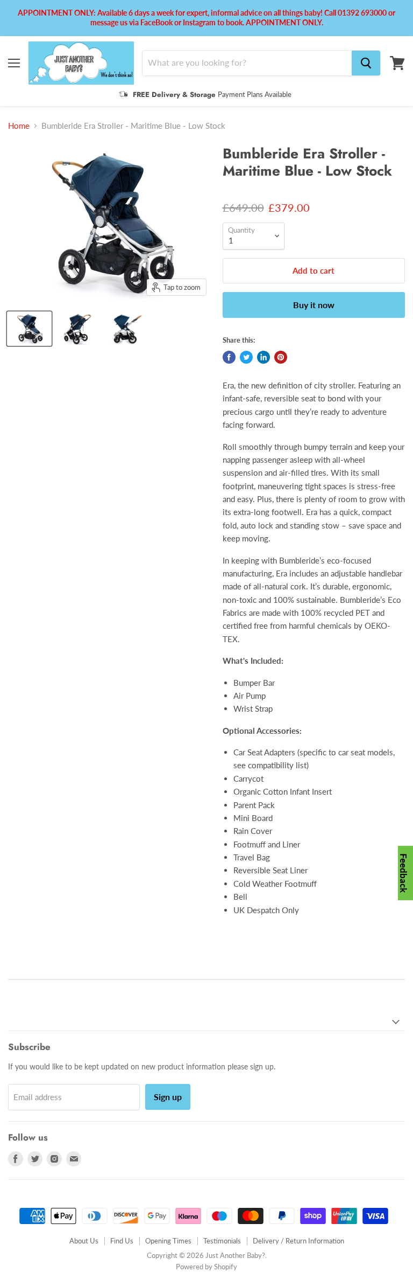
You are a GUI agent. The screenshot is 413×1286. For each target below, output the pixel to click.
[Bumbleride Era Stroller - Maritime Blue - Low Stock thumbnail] (29, 328)
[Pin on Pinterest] (280, 357)
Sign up (168, 1097)
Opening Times (168, 1240)
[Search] (366, 63)
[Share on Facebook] (229, 357)
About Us (83, 1240)
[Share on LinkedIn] (263, 357)
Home (19, 125)
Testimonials (222, 1240)
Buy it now (313, 305)
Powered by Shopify (206, 1266)
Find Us (121, 1240)
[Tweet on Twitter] (246, 357)
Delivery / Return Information (298, 1240)
